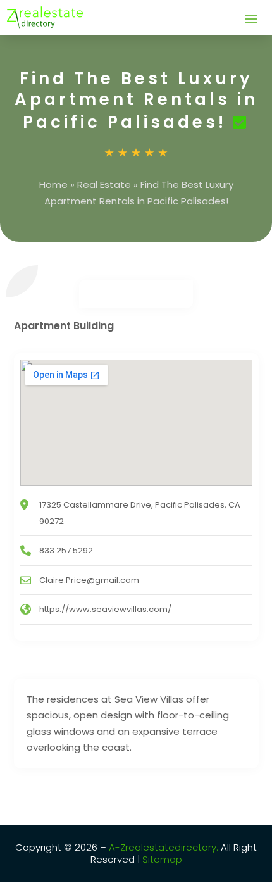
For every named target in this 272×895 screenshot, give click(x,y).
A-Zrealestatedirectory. (163, 847)
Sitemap (161, 859)
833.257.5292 (66, 550)
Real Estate (104, 184)
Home (53, 184)
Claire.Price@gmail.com (89, 580)
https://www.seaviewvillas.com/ (105, 609)
